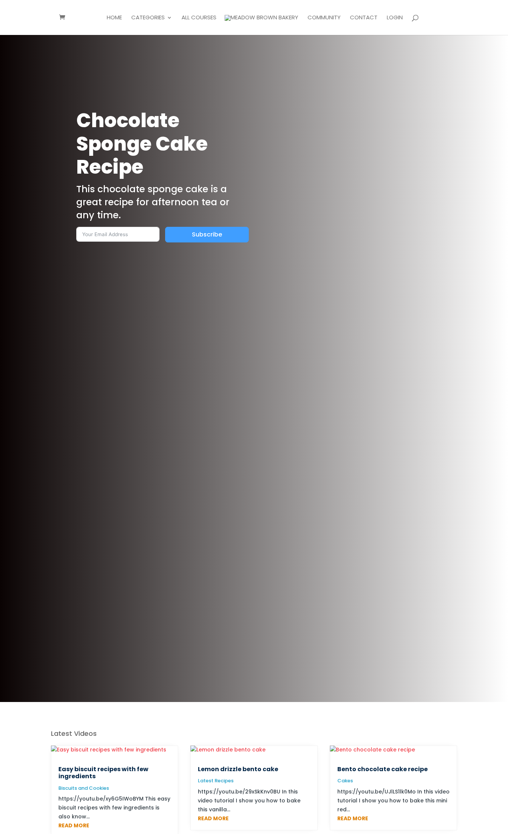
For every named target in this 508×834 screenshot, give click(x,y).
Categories (148, 18)
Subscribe (207, 234)
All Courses (198, 18)
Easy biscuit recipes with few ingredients (103, 772)
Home (114, 18)
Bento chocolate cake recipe (382, 769)
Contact (363, 18)
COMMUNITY (324, 18)
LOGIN (395, 18)
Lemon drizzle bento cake (238, 769)
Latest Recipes (216, 780)
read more (73, 825)
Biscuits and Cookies (83, 788)
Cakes (345, 780)
